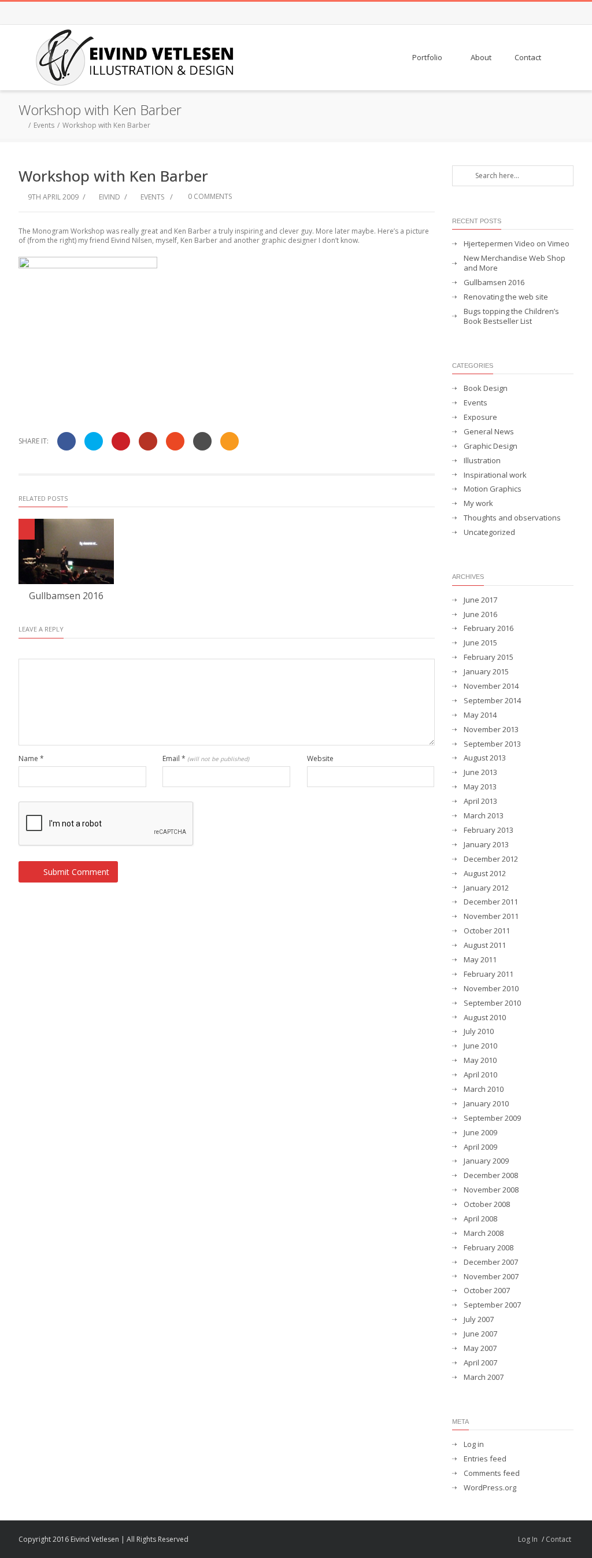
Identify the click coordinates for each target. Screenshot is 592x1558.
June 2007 (480, 1334)
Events (44, 125)
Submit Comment (76, 871)
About (481, 57)
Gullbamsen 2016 (66, 595)
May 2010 (480, 1060)
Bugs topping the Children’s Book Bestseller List (511, 316)
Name (31, 758)
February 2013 (488, 830)
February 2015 (488, 657)
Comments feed (492, 1473)
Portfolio (427, 57)
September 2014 (492, 701)
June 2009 (480, 1133)
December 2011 (491, 902)
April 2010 (480, 1075)
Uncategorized (489, 532)
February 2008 (488, 1248)
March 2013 (484, 816)
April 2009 (480, 1147)
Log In (528, 1539)
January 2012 (486, 888)
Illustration (482, 461)
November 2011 (491, 916)
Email (205, 758)
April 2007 (480, 1363)
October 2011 (487, 931)
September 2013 (492, 744)
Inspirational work (495, 475)
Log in (474, 1444)
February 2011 (488, 974)
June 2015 (480, 643)
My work (478, 503)
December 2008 (491, 1175)
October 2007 (487, 1290)
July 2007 (479, 1319)
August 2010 (485, 1017)
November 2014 (491, 686)
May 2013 (480, 787)
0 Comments (209, 196)
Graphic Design (490, 446)
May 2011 (480, 960)
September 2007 (492, 1305)
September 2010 (492, 1003)
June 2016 (480, 614)
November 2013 (491, 729)
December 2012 (491, 859)
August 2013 (485, 758)
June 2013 (480, 772)
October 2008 (487, 1204)
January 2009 (486, 1161)
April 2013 (480, 801)
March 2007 (484, 1377)
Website (320, 758)
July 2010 (479, 1031)
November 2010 (491, 989)
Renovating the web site (506, 297)
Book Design (486, 388)
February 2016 (488, 628)
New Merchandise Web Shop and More (514, 263)
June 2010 (480, 1046)
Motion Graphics (492, 489)
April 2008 (480, 1219)
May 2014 (480, 715)
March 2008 (484, 1233)
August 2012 (485, 873)
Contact (528, 57)
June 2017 (480, 600)
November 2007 (491, 1277)
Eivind (109, 197)
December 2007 (491, 1262)
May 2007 (480, 1348)
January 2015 (486, 672)
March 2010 (484, 1089)
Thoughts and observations (512, 518)
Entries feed (485, 1459)
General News (489, 432)
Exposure (480, 417)
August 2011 (485, 945)
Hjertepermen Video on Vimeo (516, 244)
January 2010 (486, 1104)
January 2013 (486, 845)
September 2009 (492, 1118)
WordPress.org (490, 1488)
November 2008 (491, 1190)
